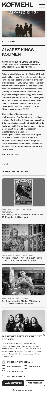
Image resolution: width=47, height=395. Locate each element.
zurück (5, 164)
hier (18, 154)
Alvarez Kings (26, 77)
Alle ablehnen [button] (35, 383)
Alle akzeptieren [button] (13, 383)
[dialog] (23, 363)
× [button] (44, 335)
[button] (23, 390)
